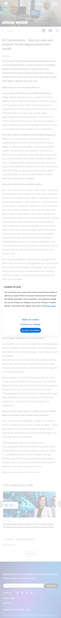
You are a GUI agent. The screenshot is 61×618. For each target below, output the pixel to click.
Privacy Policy (50, 306)
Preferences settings (30, 324)
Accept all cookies (31, 330)
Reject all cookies (30, 319)
